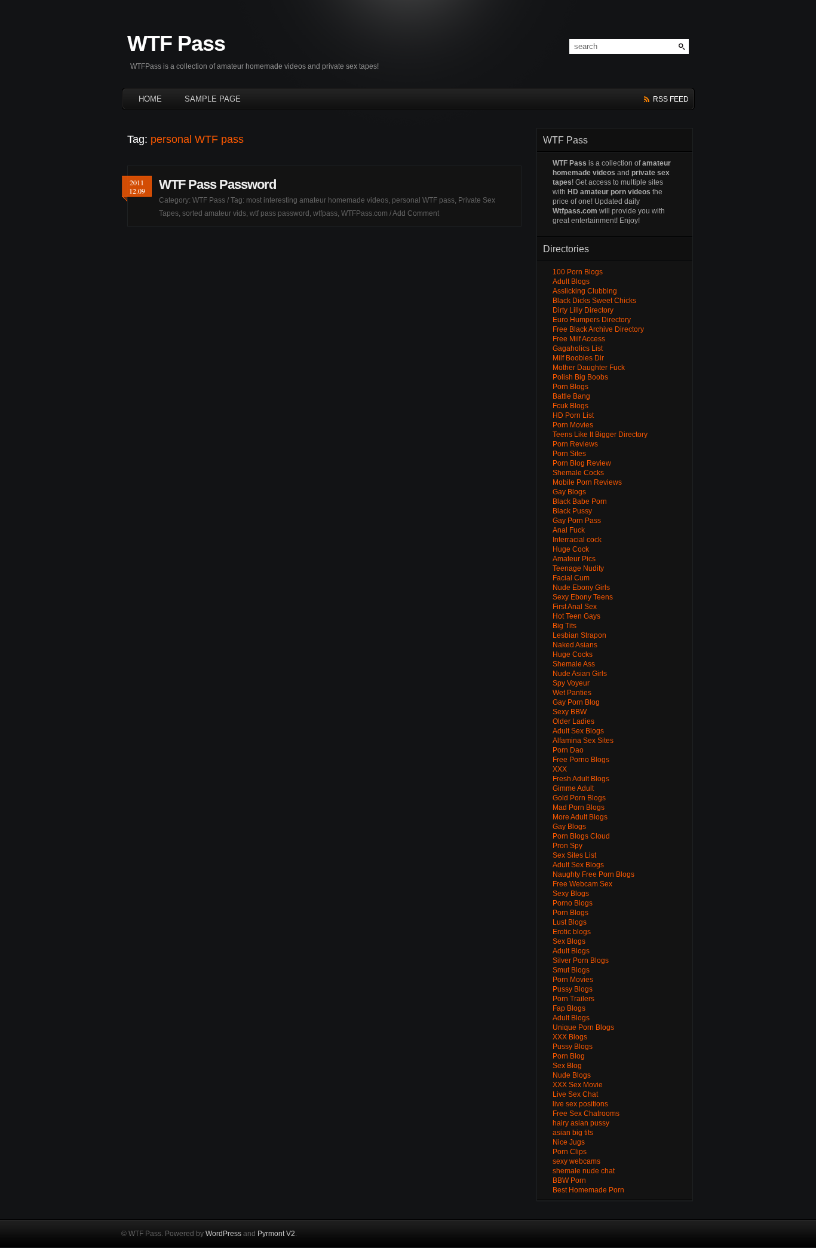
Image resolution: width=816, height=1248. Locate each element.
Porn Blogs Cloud (581, 836)
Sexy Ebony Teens (583, 597)
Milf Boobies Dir (578, 358)
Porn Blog (569, 1056)
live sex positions (580, 1104)
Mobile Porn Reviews (587, 482)
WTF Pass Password (217, 184)
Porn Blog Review (582, 463)
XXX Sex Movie (578, 1085)
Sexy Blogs (571, 893)
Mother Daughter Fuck (589, 367)
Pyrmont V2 (276, 1233)
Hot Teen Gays (576, 616)
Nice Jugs (569, 1142)
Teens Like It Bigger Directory (600, 434)
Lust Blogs (570, 922)
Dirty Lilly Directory (583, 310)
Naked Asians (575, 645)
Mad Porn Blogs (579, 807)
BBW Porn (569, 1180)
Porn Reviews (575, 444)
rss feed (671, 99)
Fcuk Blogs (570, 406)
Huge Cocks (573, 654)
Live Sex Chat (575, 1094)
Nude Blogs (572, 1075)
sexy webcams (576, 1161)
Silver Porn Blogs (581, 960)
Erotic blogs (572, 932)
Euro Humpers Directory (592, 320)
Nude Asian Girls (580, 673)
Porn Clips (570, 1152)
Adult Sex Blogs (578, 731)
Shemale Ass (574, 664)
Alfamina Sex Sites (583, 740)
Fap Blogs (569, 1008)
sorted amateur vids (214, 213)
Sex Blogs (569, 941)
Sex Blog (567, 1066)
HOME (150, 98)
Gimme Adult (573, 788)
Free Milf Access (579, 339)
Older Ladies (573, 721)
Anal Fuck (569, 530)
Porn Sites (569, 453)
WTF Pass (176, 43)
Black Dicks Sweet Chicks (594, 300)
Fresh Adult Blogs (581, 779)
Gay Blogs (569, 492)
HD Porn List (573, 415)
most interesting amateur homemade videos (317, 200)
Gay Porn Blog (576, 702)
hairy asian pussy (581, 1123)
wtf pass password (279, 213)
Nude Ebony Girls (581, 587)
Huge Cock (571, 549)
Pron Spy (567, 846)
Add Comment (415, 213)
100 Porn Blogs (578, 272)
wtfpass (325, 213)
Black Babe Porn (580, 501)
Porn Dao (568, 750)
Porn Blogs (570, 387)
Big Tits (564, 626)
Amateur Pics (574, 559)
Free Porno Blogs (581, 759)
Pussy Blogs (573, 989)
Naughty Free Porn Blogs (593, 874)
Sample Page (213, 98)
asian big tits (573, 1132)
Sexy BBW (570, 712)
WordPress (223, 1233)
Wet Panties (572, 693)
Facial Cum (571, 578)
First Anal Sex (575, 606)
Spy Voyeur (571, 683)
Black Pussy (572, 511)
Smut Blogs (571, 970)
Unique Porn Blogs (583, 1027)
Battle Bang (571, 396)
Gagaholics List (578, 348)
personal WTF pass (423, 200)
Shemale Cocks (578, 473)
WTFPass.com (364, 213)
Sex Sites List (574, 855)
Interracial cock (577, 540)
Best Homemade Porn (588, 1190)
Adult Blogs (571, 281)
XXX (560, 769)
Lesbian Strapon (579, 635)
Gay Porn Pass (577, 520)
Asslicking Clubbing (585, 291)
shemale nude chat (584, 1171)
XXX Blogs (570, 1037)
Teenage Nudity (578, 568)
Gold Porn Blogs (579, 798)
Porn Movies (573, 425)
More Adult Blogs (580, 817)
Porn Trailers (573, 999)
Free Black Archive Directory (598, 329)
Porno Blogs (573, 903)
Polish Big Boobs (580, 377)
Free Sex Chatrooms (586, 1113)
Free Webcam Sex (582, 884)
